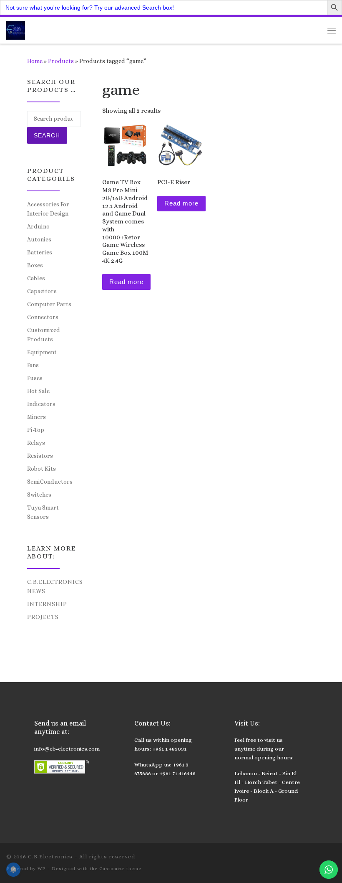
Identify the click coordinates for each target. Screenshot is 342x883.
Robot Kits (41, 468)
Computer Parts (49, 304)
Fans (33, 365)
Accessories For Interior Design (48, 209)
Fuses (35, 378)
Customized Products (43, 335)
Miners (36, 417)
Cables (36, 278)
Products (61, 61)
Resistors (40, 455)
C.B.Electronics (50, 856)
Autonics (39, 239)
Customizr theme (120, 868)
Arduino (38, 226)
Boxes (35, 265)
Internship (47, 604)
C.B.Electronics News (55, 586)
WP (41, 868)
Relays (36, 442)
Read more (126, 281)
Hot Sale (38, 391)
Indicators (41, 404)
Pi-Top (35, 429)
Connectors (42, 317)
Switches (39, 494)
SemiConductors (50, 481)
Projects (43, 617)
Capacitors (42, 291)
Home (35, 61)
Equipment (42, 352)
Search (47, 135)
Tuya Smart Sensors (43, 512)
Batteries (39, 252)
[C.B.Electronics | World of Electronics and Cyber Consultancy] (15, 29)
